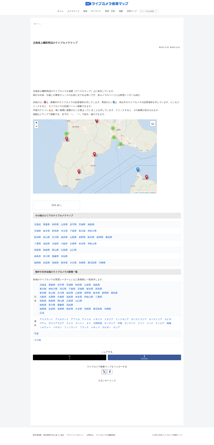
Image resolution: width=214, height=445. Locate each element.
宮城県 (82, 224)
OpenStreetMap (144, 193)
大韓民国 (97, 323)
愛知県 (109, 237)
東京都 (82, 231)
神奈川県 (92, 231)
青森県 (46, 224)
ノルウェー (45, 327)
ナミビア (160, 323)
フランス (84, 327)
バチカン (57, 327)
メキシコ (95, 327)
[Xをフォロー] (104, 371)
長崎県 (55, 262)
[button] (156, 11)
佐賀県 (46, 262)
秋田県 (55, 224)
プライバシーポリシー (75, 435)
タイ (88, 323)
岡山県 (55, 250)
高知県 (64, 256)
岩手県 (73, 224)
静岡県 (100, 237)
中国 (120, 323)
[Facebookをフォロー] (109, 371)
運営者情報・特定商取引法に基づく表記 (48, 435)
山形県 (64, 224)
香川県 (46, 256)
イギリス (97, 319)
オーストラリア (139, 319)
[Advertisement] (107, 32)
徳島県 (37, 256)
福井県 (64, 237)
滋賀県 (46, 243)
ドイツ (141, 323)
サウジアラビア (56, 323)
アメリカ (86, 319)
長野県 (82, 237)
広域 (42, 313)
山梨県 (73, 237)
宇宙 (36, 333)
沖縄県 (102, 262)
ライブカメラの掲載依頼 (105, 435)
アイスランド (46, 319)
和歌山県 (92, 243)
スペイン (79, 323)
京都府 (55, 243)
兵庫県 (73, 243)
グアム (43, 323)
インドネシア (122, 319)
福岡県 (37, 262)
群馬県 (55, 231)
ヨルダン (106, 327)
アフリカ (75, 319)
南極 (169, 323)
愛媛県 (55, 256)
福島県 (91, 224)
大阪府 (64, 243)
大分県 (73, 262)
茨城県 (37, 231)
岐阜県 (91, 237)
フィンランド (71, 327)
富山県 (46, 237)
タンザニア (109, 323)
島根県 (46, 250)
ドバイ (150, 323)
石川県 (55, 237)
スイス (69, 323)
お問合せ (90, 435)
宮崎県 (82, 262)
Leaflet (136, 193)
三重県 (37, 243)
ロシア (116, 327)
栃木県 (46, 231)
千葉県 (73, 231)
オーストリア (155, 319)
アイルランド (62, 319)
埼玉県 (64, 231)
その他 (37, 340)
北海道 (37, 224)
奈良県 (82, 243)
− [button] (36, 126)
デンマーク (129, 323)
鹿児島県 (92, 262)
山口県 (73, 250)
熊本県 (64, 262)
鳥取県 (37, 250)
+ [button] (36, 122)
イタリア (108, 319)
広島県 (64, 250)
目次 (54, 205)
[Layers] (152, 123)
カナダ (167, 319)
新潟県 (37, 237)
